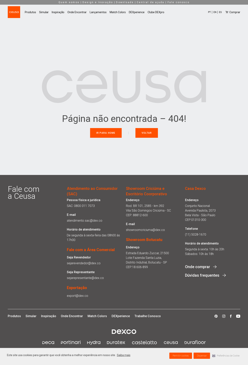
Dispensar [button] (202, 355)
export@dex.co (77, 296)
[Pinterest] (216, 316)
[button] (226, 356)
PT (209, 12)
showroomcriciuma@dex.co (145, 230)
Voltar (147, 133)
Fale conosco (178, 2)
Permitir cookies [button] (181, 355)
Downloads (125, 2)
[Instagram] (223, 316)
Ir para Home (105, 133)
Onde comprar (197, 266)
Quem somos (69, 2)
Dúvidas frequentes (202, 275)
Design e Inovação (98, 2)
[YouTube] (238, 316)
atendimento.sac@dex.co (84, 220)
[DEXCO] (124, 331)
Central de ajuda (150, 2)
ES (220, 12)
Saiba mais (123, 355)
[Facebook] (231, 316)
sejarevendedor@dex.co (84, 263)
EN (215, 12)
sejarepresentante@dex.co (85, 278)
